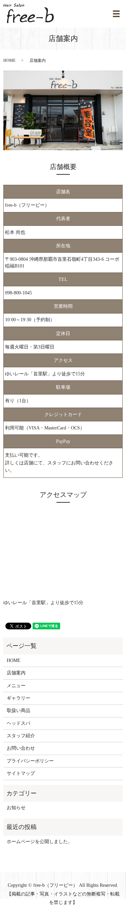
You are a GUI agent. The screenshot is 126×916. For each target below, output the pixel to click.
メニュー (16, 685)
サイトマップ (21, 773)
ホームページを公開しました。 (40, 841)
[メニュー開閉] (116, 13)
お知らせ (16, 807)
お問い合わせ (21, 748)
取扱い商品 (18, 710)
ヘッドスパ (18, 723)
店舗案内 (16, 672)
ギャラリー (18, 698)
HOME (9, 60)
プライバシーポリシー (30, 760)
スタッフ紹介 (21, 735)
